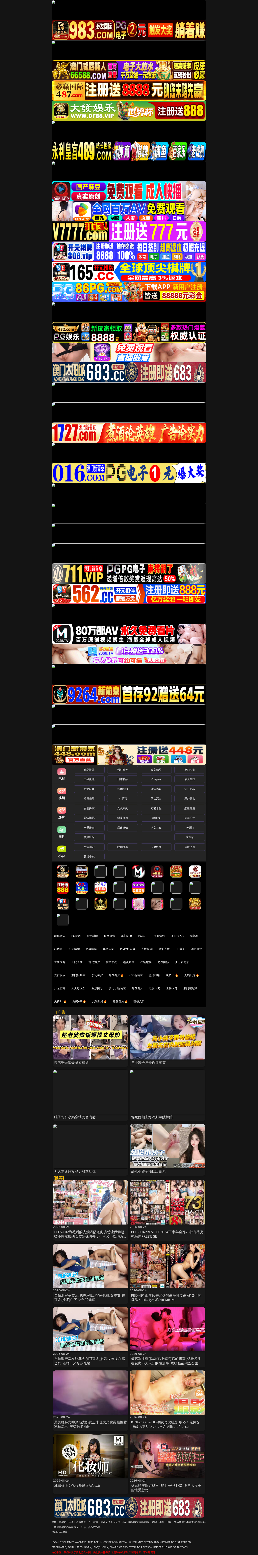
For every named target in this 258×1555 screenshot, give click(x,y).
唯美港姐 (156, 789)
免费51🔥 (172, 975)
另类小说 (89, 856)
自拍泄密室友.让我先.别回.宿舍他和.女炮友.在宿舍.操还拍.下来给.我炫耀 (89, 1297)
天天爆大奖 (78, 988)
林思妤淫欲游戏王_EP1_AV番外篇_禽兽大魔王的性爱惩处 (166, 1487)
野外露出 (189, 798)
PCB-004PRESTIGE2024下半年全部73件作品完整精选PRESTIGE (167, 1234)
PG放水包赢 (127, 949)
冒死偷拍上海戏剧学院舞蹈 (152, 1117)
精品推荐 (89, 769)
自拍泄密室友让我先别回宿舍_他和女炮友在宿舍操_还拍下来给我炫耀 (89, 1360)
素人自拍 (189, 779)
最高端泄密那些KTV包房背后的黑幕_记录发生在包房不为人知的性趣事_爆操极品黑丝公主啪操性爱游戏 (166, 1363)
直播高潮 (147, 949)
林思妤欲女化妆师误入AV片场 (77, 1485)
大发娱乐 (60, 975)
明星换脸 (122, 818)
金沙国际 (97, 988)
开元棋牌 (92, 936)
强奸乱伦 (122, 769)
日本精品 (122, 779)
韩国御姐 (122, 789)
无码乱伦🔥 (191, 975)
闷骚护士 (189, 818)
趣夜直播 (128, 962)
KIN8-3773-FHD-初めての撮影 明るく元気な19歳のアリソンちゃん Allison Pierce (165, 1424)
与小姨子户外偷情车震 (148, 1062)
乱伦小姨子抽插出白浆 (148, 1171)
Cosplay (156, 779)
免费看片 (137, 988)
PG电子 (143, 936)
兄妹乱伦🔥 (99, 1001)
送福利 (194, 936)
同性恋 (190, 837)
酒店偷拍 (196, 949)
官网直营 (109, 936)
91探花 (123, 798)
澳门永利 (126, 936)
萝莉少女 (189, 769)
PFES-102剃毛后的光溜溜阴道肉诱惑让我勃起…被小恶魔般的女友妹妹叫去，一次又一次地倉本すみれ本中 (90, 1236)
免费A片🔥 (79, 1001)
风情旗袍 (89, 818)
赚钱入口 (139, 1001)
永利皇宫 (97, 975)
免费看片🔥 (116, 975)
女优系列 (122, 808)
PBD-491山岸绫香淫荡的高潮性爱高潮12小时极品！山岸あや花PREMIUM (166, 1297)
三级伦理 (89, 779)
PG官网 (76, 936)
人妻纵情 (156, 847)
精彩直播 (164, 949)
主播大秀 (60, 962)
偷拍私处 (111, 962)
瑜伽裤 (156, 818)
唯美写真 (156, 827)
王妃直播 (77, 962)
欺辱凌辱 (89, 798)
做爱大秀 (154, 988)
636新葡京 (136, 975)
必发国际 (163, 962)
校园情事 (122, 847)
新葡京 (58, 949)
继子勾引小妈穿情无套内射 (75, 1117)
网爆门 (190, 827)
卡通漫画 (89, 827)
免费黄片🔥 (120, 1001)
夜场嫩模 (146, 962)
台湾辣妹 (89, 789)
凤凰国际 (108, 949)
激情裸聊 (154, 975)
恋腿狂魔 (189, 808)
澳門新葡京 (78, 975)
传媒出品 (89, 837)
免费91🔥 (60, 1001)
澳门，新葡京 (117, 988)
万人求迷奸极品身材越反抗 (75, 1171)
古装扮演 (89, 808)
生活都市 (89, 847)
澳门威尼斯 (190, 988)
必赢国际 (91, 949)
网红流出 (156, 798)
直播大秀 (172, 988)
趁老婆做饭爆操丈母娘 (71, 1062)
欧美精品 (156, 769)
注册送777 (177, 936)
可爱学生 (156, 808)
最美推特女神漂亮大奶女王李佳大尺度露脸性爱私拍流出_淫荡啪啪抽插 (90, 1424)
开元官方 (60, 988)
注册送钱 (159, 936)
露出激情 (122, 827)
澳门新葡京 (182, 962)
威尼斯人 (60, 936)
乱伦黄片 (94, 962)
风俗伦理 (189, 847)
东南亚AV (189, 789)
